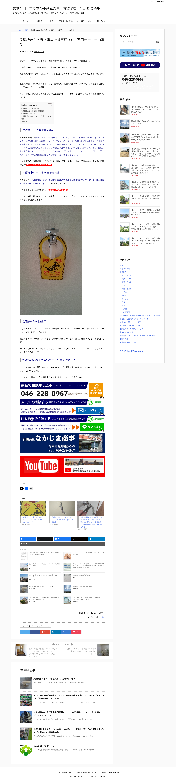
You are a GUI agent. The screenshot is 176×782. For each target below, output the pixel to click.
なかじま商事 (39, 52)
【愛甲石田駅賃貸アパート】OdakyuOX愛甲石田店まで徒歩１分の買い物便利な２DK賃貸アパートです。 (145, 137)
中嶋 (102, 617)
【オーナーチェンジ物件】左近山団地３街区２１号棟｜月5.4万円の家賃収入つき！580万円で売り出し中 (145, 240)
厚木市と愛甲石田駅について (131, 325)
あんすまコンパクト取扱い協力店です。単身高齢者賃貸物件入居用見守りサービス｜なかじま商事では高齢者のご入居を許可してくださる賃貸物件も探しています (88, 565)
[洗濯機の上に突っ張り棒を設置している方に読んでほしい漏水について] (33, 508)
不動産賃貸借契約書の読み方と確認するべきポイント (86, 575)
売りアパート (127, 302)
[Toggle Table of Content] (48, 105)
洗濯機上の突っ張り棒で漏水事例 (32, 111)
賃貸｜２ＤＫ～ (127, 279)
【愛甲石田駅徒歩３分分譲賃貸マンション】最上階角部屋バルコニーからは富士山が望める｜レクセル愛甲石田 (145, 184)
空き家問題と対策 (126, 332)
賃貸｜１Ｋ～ (127, 275)
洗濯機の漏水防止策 (28, 113)
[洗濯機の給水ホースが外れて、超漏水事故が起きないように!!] (62, 508)
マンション (126, 299)
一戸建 (124, 292)
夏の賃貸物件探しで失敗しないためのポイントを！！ (86, 586)
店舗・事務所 (127, 289)
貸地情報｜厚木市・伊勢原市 (131, 322)
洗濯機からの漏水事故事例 (30, 108)
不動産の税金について (128, 342)
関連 (22, 119)
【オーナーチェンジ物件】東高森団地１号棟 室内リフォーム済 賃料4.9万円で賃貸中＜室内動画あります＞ (145, 226)
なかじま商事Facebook (131, 351)
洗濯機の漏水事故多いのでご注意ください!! (36, 116)
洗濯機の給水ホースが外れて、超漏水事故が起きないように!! (62, 519)
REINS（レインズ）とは (43, 746)
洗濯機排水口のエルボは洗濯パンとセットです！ (41, 586)
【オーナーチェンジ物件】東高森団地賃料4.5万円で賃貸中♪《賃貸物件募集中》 (145, 198)
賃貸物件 (123, 272)
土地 (123, 305)
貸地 (123, 285)
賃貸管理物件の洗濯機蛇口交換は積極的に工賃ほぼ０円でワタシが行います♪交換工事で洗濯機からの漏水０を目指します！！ (91, 522)
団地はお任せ (125, 269)
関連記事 (24, 121)
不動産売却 (124, 339)
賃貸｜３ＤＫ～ (127, 282)
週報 (121, 265)
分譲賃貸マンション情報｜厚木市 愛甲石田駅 (137, 335)
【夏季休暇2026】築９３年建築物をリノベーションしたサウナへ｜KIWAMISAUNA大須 (145, 109)
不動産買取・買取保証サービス (131, 329)
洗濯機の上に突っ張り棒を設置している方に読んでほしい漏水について (33, 519)
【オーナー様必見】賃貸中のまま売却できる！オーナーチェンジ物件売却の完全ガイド (145, 212)
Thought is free (101, 776)
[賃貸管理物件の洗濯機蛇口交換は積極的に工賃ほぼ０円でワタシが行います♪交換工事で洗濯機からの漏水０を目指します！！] (90, 508)
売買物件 (123, 295)
